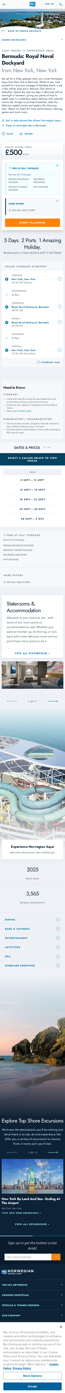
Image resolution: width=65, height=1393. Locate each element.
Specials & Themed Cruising (20, 1305)
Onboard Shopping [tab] (20, 965)
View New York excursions (20, 1213)
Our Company (11, 1315)
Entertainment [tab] (16, 938)
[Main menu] (4, 4)
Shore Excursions (14, 40)
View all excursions (31, 1224)
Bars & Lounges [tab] (17, 929)
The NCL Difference (15, 1285)
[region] (32, 1357)
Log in (49, 3)
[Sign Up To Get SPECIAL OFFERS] (56, 1257)
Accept (32, 1386)
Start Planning (33, 223)
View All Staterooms (30, 653)
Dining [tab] (10, 919)
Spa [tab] (7, 956)
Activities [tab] (12, 947)
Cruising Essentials (15, 1295)
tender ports (25, 411)
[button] (26, 134)
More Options (32, 1376)
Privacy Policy (21, 1368)
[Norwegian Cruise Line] (33, 4)
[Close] (61, 1327)
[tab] (32, 279)
